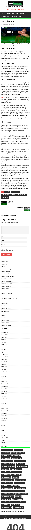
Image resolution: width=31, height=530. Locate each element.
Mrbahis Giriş (10, 13)
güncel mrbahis (18, 450)
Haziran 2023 (4, 386)
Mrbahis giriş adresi (7, 474)
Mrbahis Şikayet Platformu (7, 271)
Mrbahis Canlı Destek (20, 461)
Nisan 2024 (4, 361)
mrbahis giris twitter (7, 472)
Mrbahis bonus (6, 458)
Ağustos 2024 (4, 352)
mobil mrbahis (5, 452)
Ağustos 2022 (4, 408)
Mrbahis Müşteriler (5, 305)
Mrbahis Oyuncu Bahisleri (7, 281)
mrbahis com (5, 469)
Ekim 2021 (3, 433)
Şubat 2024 (4, 366)
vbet (7, 511)
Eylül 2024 (3, 349)
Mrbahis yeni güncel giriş (19, 502)
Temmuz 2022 (4, 410)
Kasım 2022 (4, 401)
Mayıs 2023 (4, 388)
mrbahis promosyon (19, 491)
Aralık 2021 (4, 428)
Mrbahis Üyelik (5, 504)
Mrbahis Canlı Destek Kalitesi (8, 274)
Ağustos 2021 (4, 437)
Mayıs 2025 (4, 337)
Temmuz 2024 (4, 354)
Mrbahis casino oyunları (8, 466)
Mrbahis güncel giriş (20, 480)
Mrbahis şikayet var (18, 507)
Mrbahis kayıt (5, 485)
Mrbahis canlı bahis (16, 458)
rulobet (22, 511)
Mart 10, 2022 (5, 24)
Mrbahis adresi (15, 192)
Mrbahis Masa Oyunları (6, 293)
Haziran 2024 (4, 357)
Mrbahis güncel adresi (7, 480)
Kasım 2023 (4, 374)
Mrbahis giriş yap (6, 477)
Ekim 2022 (3, 403)
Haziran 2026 (4, 332)
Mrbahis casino (20, 463)
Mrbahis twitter (6, 499)
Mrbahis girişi (17, 474)
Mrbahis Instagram (19, 483)
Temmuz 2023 (4, 383)
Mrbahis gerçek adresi (15, 469)
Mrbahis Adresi (4, 261)
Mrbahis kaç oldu (22, 194)
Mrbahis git (15, 477)
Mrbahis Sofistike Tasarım (7, 276)
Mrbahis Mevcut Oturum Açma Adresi (10, 291)
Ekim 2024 (3, 347)
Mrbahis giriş (18, 472)
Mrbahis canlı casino (7, 461)
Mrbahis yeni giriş (6, 502)
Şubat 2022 (4, 423)
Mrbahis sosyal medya (21, 493)
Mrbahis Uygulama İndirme (7, 278)
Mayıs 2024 (4, 359)
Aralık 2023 (4, 371)
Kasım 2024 (4, 344)
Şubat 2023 (4, 393)
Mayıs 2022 (4, 415)
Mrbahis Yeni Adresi (16, 16)
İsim (2, 236)
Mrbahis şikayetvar (7, 507)
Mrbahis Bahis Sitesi (16, 455)
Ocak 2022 (3, 425)
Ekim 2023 (3, 376)
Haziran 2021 (4, 442)
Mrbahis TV (5, 197)
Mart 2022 (3, 420)
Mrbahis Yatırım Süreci (6, 301)
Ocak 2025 (3, 342)
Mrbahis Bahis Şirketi (6, 286)
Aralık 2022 (4, 398)
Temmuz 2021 (4, 440)
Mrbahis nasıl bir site (7, 488)
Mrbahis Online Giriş (6, 269)
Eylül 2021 (3, 435)
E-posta (3, 240)
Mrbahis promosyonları (8, 493)
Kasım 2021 (4, 430)
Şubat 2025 (4, 339)
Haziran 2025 (4, 334)
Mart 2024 (3, 364)
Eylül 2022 (3, 406)
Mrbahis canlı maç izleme (9, 194)
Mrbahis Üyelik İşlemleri (6, 283)
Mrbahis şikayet (15, 504)
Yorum (3, 225)
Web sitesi (3, 244)
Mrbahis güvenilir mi (7, 483)
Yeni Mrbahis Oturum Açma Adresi (9, 298)
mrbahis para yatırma (20, 488)
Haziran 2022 (4, 413)
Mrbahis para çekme (7, 491)
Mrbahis (3, 13)
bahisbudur (17, 511)
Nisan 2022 (4, 418)
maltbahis (11, 511)
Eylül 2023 (3, 379)
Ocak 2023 (3, 396)
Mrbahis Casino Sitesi (22, 466)
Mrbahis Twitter (5, 16)
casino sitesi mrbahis (7, 450)
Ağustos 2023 (4, 381)
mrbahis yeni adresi (17, 499)
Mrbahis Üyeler (4, 303)
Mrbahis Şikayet (20, 13)
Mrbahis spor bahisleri (7, 496)
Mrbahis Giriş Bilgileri (6, 308)
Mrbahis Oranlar (5, 288)
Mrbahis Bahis (5, 455)
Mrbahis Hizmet (5, 296)
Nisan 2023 (4, 391)
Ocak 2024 (3, 369)
